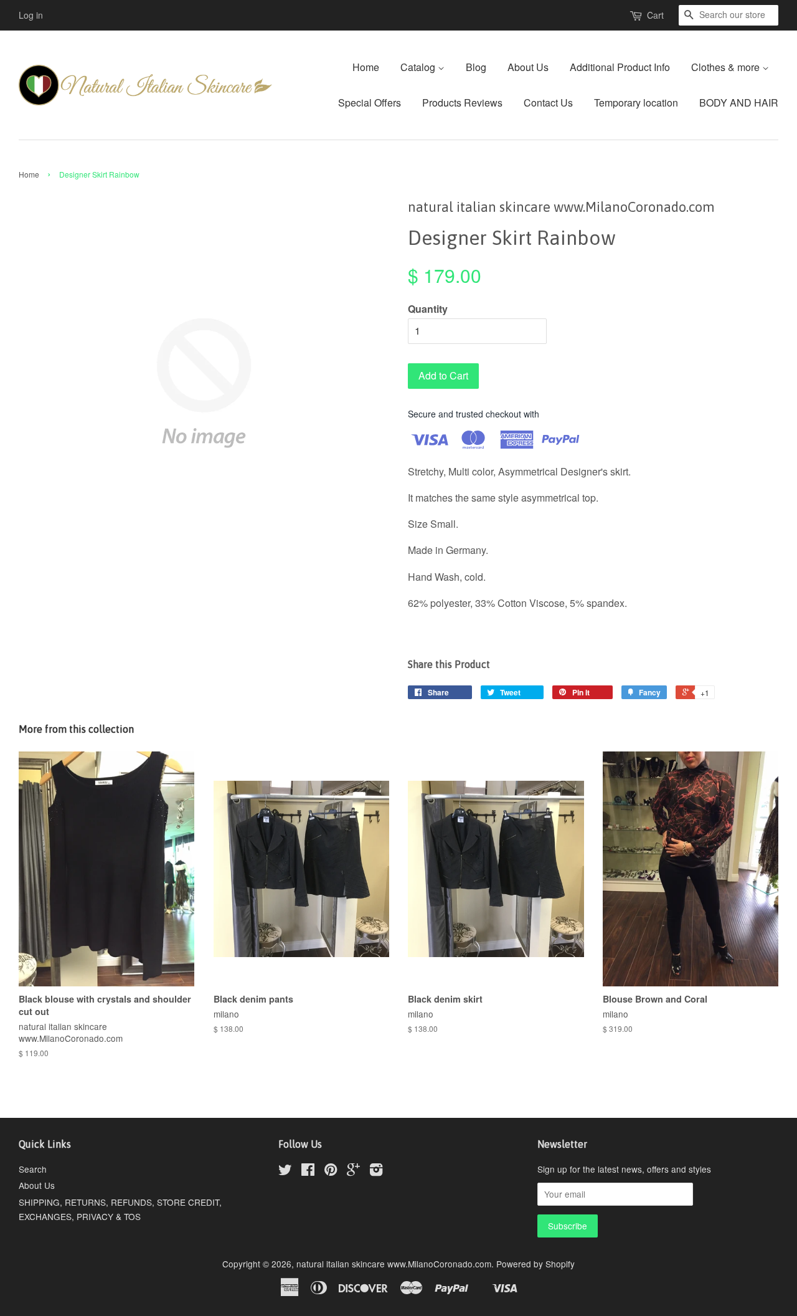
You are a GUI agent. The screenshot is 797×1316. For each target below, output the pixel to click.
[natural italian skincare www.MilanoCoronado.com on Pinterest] (330, 1171)
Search (33, 1169)
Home (365, 67)
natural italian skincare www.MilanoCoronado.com (393, 1263)
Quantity (428, 309)
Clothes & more (726, 67)
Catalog (419, 67)
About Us (528, 67)
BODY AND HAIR (738, 102)
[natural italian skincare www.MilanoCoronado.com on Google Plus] (353, 1171)
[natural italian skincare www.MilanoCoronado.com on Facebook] (308, 1171)
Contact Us (548, 102)
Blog (476, 67)
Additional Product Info (620, 67)
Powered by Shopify (535, 1263)
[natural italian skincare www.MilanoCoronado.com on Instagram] (376, 1171)
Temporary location (636, 102)
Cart (655, 15)
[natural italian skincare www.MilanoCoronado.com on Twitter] (285, 1171)
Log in (31, 15)
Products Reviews (462, 102)
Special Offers (369, 102)
